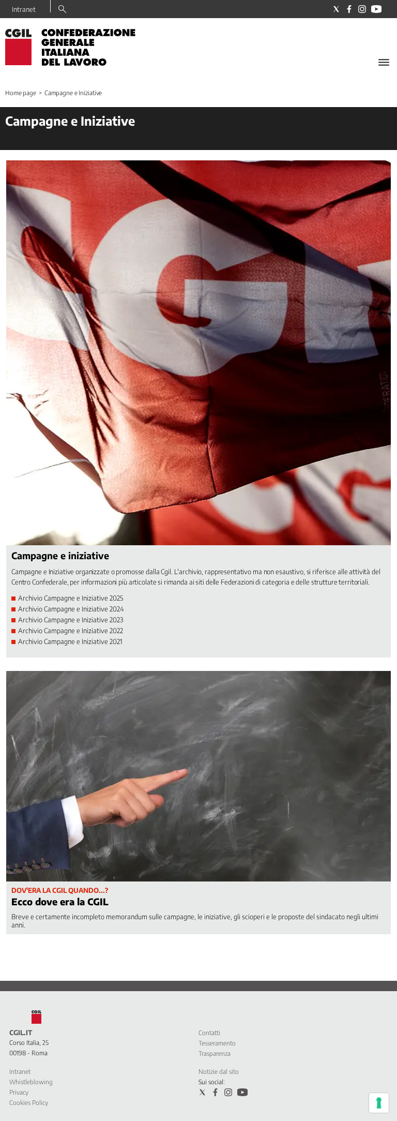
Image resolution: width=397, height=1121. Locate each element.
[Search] (62, 9)
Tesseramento (217, 1043)
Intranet (24, 9)
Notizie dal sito (218, 1071)
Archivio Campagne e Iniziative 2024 (71, 609)
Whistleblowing (31, 1082)
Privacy (18, 1092)
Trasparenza (214, 1053)
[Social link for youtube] (376, 9)
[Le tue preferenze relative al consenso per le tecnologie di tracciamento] (379, 1103)
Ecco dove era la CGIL (60, 901)
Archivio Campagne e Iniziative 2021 (70, 641)
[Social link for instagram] (362, 9)
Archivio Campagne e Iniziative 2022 (70, 630)
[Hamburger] (383, 62)
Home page (20, 93)
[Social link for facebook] (349, 9)
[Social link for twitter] (336, 9)
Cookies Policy (28, 1103)
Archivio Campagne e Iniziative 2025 (71, 598)
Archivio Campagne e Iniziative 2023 (70, 620)
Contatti (209, 1033)
